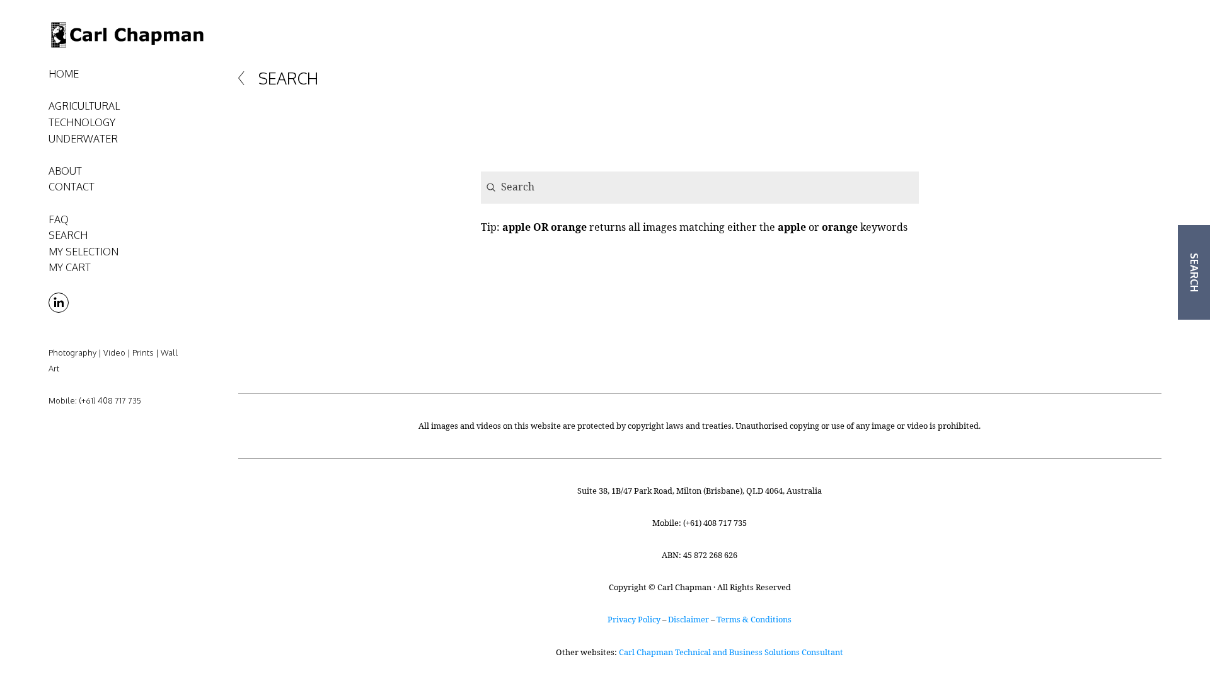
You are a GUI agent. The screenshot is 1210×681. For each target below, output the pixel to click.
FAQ (59, 219)
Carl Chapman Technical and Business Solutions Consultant (731, 652)
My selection (83, 251)
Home (64, 73)
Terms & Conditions (754, 619)
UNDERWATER (83, 138)
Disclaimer (688, 619)
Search (68, 235)
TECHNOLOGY (82, 122)
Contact (72, 186)
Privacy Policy (634, 619)
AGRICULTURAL (84, 106)
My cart (70, 267)
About (65, 171)
